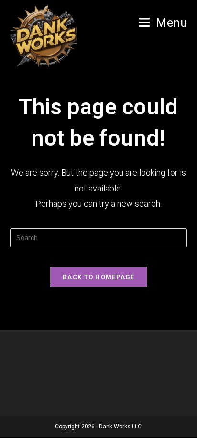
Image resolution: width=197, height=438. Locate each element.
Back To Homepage (98, 277)
